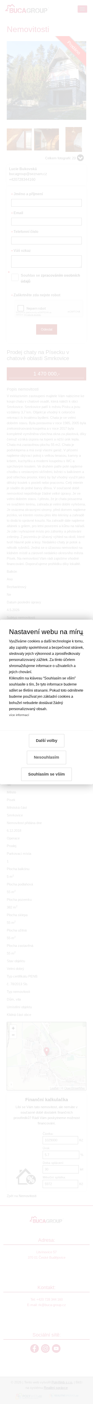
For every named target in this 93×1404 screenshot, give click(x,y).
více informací (19, 715)
